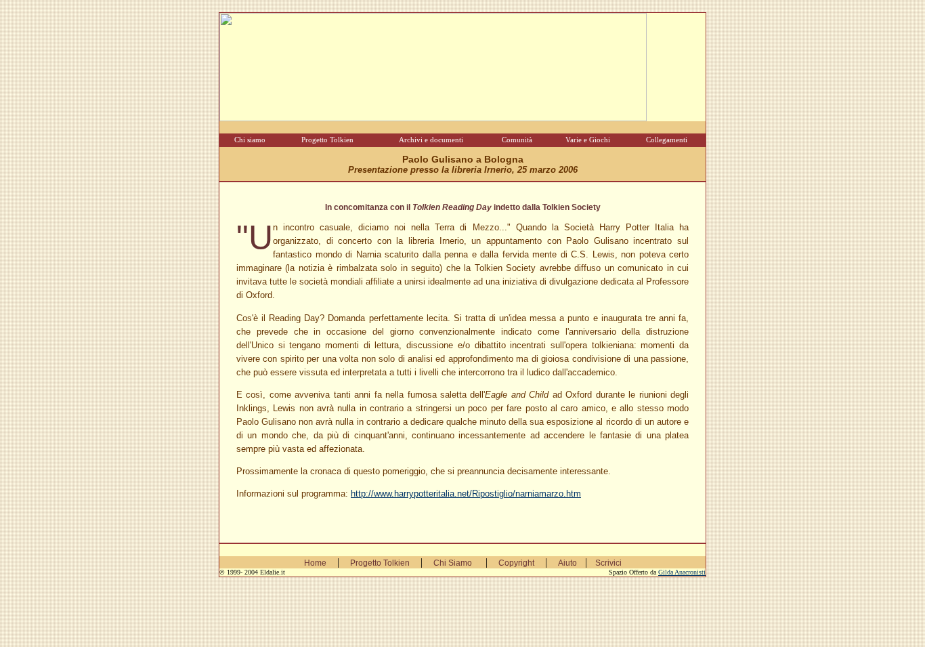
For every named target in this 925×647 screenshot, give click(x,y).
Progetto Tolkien (380, 563)
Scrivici (608, 563)
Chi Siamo (452, 563)
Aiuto (567, 563)
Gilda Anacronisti (682, 572)
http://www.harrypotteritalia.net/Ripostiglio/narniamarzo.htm (466, 493)
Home (315, 563)
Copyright (516, 563)
